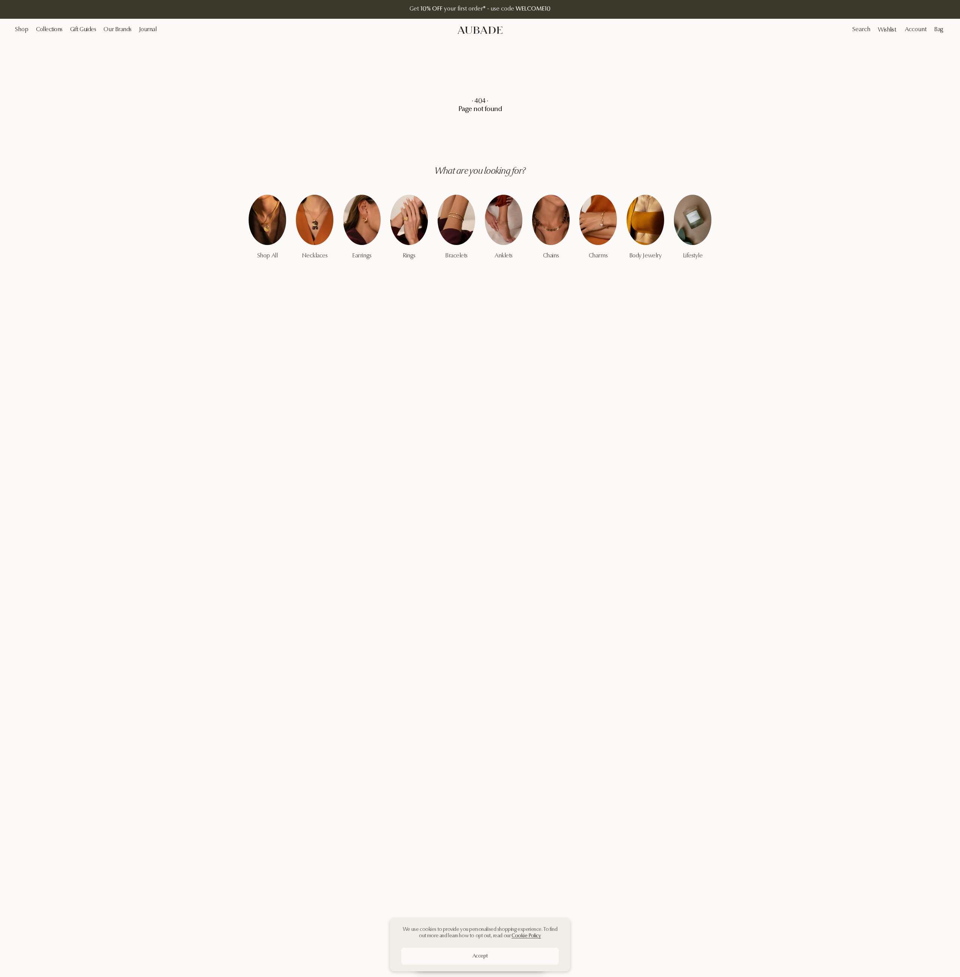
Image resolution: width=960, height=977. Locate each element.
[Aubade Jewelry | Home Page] (480, 30)
